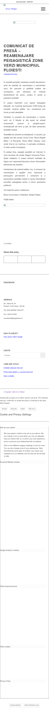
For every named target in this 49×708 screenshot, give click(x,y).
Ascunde (14, 409)
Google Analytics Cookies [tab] (9, 550)
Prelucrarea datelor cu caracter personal (18, 372)
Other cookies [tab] (5, 646)
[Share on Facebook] (11, 259)
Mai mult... (32, 409)
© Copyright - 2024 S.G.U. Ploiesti (14, 392)
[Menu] (41, 9)
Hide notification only (31, 705)
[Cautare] (36, 9)
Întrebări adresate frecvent (13, 368)
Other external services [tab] (8, 586)
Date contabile (9, 376)
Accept (4, 409)
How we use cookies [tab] (7, 427)
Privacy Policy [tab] (5, 681)
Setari (23, 409)
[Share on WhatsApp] (24, 259)
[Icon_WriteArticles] (24, 32)
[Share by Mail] (38, 259)
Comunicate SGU (10, 74)
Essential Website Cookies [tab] (10, 462)
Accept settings (15, 705)
